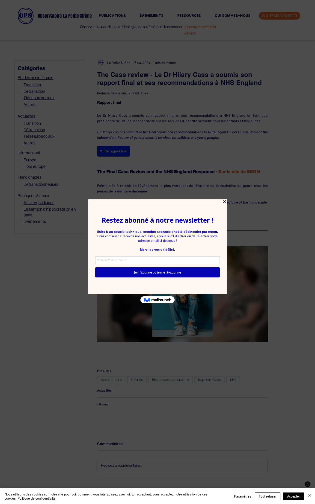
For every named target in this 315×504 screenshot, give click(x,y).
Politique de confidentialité (37, 498)
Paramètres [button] (242, 496)
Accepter (293, 496)
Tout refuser (267, 496)
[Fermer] (309, 496)
